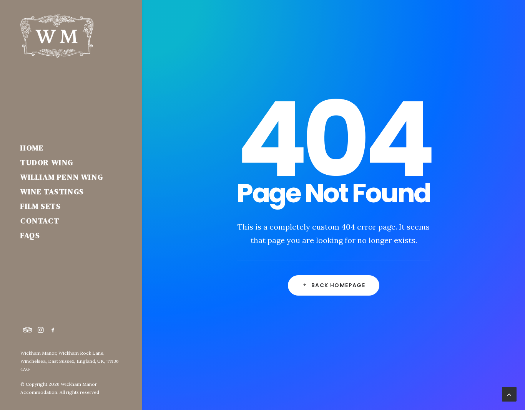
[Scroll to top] (509, 393)
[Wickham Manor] (70, 36)
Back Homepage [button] (338, 285)
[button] (27, 330)
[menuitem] (27, 330)
